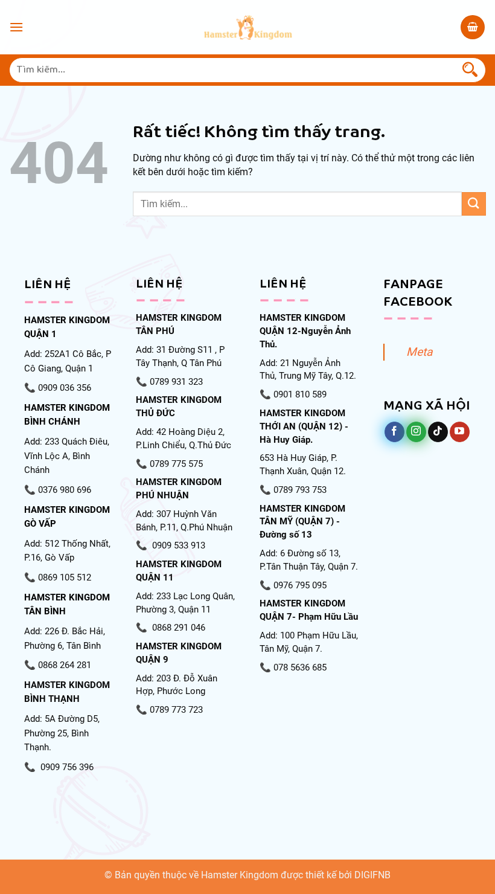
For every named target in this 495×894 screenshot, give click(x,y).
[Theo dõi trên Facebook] (394, 432)
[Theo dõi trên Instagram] (416, 432)
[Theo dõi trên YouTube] (460, 432)
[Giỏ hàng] (473, 27)
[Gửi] (470, 70)
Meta (419, 352)
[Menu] (16, 27)
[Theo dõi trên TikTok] (438, 432)
